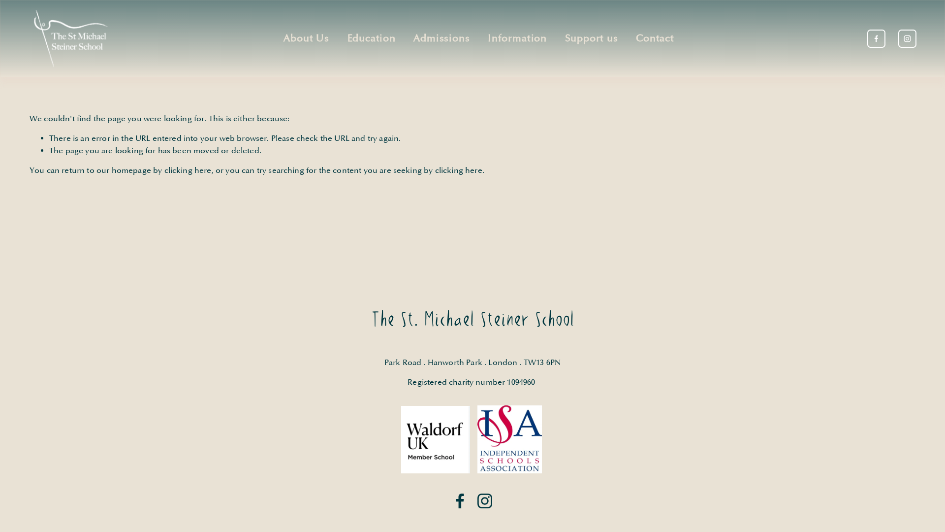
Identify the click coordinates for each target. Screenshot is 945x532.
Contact (655, 38)
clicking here (188, 170)
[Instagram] (907, 39)
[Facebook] (876, 39)
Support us (591, 38)
